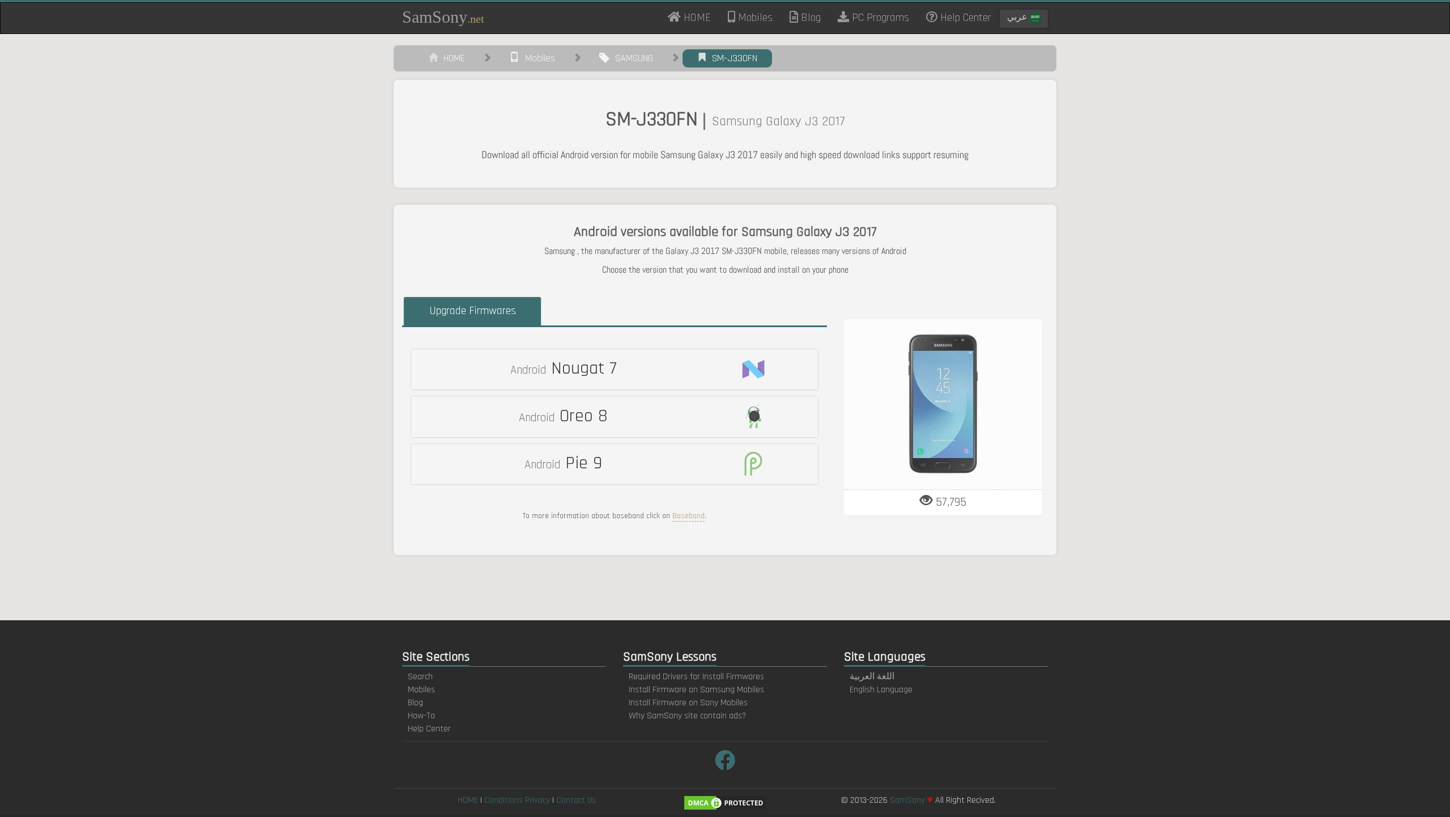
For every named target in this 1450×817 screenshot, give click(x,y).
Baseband (688, 516)
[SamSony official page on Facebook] (725, 761)
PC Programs (879, 17)
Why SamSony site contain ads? (687, 716)
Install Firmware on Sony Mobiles (688, 703)
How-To (421, 716)
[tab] (614, 369)
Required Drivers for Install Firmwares (696, 677)
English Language (881, 690)
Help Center (964, 17)
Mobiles (754, 17)
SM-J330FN (731, 58)
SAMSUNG (631, 58)
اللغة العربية (872, 677)
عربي (1018, 17)
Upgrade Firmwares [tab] (472, 310)
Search (420, 677)
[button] (614, 369)
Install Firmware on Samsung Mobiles (696, 690)
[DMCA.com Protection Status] (725, 802)
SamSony (443, 16)
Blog (809, 17)
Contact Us (576, 800)
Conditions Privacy (517, 800)
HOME (700, 17)
